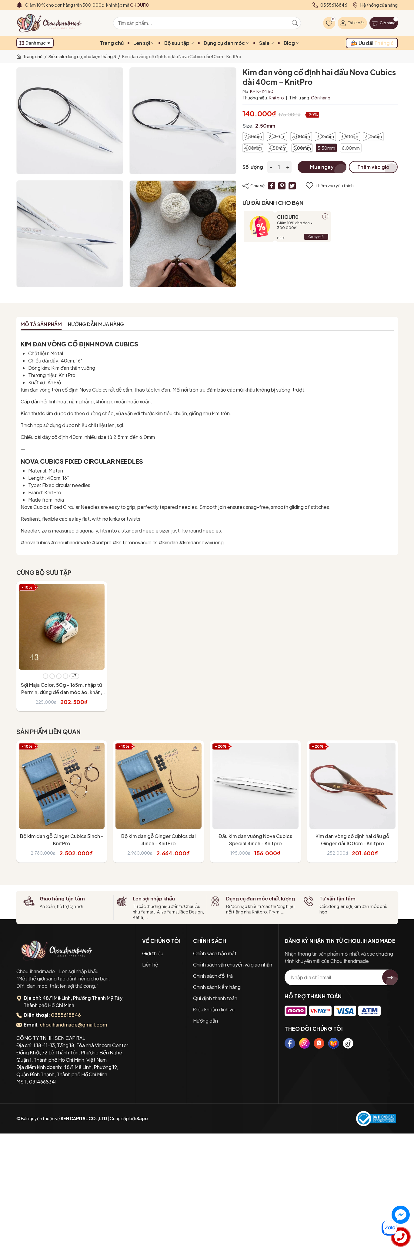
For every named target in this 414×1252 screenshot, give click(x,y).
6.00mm (351, 148)
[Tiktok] (348, 1043)
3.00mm (301, 136)
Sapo (142, 1118)
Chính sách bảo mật (215, 953)
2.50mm (253, 136)
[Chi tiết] (325, 216)
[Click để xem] (69, 120)
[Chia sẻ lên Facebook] (271, 185)
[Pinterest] (281, 185)
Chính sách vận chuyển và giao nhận (232, 964)
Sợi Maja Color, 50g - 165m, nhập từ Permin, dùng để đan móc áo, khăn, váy (61, 692)
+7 (74, 676)
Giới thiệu (152, 953)
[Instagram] (304, 1043)
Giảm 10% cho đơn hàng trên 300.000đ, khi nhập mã (87, 5)
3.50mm (349, 136)
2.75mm (277, 136)
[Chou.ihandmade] (56, 950)
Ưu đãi (376, 43)
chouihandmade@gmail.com (73, 1024)
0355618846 (66, 1015)
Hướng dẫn (205, 1020)
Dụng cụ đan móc (225, 43)
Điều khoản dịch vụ (214, 1009)
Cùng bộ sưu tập (43, 572)
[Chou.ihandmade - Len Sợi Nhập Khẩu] (52, 23)
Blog (290, 43)
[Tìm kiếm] (294, 23)
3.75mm (373, 136)
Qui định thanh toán (215, 998)
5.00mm (302, 148)
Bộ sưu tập (177, 43)
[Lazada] (333, 1043)
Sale (264, 43)
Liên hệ (150, 964)
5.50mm (326, 148)
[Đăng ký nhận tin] (390, 977)
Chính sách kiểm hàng (217, 987)
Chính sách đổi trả (213, 976)
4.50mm (277, 148)
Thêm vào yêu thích (335, 185)
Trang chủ (112, 43)
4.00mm (253, 148)
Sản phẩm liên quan (48, 731)
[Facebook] (290, 1043)
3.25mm (325, 136)
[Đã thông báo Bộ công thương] (376, 1118)
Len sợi (142, 43)
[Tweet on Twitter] (292, 185)
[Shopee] (319, 1043)
